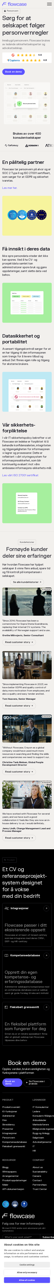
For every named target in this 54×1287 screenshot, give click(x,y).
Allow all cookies (27, 1280)
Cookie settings (27, 1264)
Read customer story (17, 642)
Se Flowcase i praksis (37, 1082)
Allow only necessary (27, 1272)
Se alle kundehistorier (26, 582)
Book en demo (13, 72)
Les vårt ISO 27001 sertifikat (20, 475)
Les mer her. (9, 188)
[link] (13, 72)
